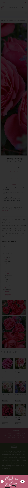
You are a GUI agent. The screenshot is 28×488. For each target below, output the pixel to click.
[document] (14, 244)
